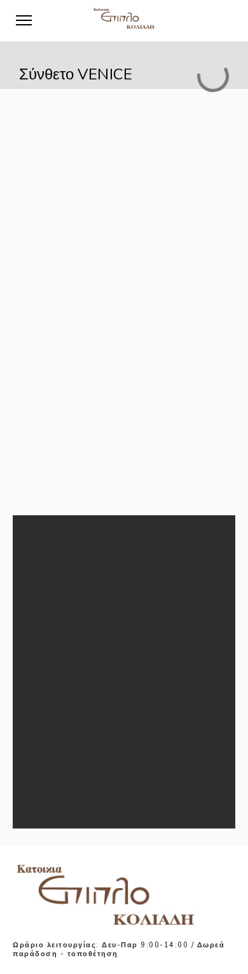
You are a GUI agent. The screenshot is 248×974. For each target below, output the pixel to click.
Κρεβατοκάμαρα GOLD (131, 683)
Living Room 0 (113, 627)
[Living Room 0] (54, 642)
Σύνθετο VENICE (117, 721)
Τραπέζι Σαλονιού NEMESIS (140, 760)
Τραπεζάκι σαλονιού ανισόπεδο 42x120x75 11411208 (150, 576)
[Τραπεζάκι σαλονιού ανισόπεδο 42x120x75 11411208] (54, 586)
